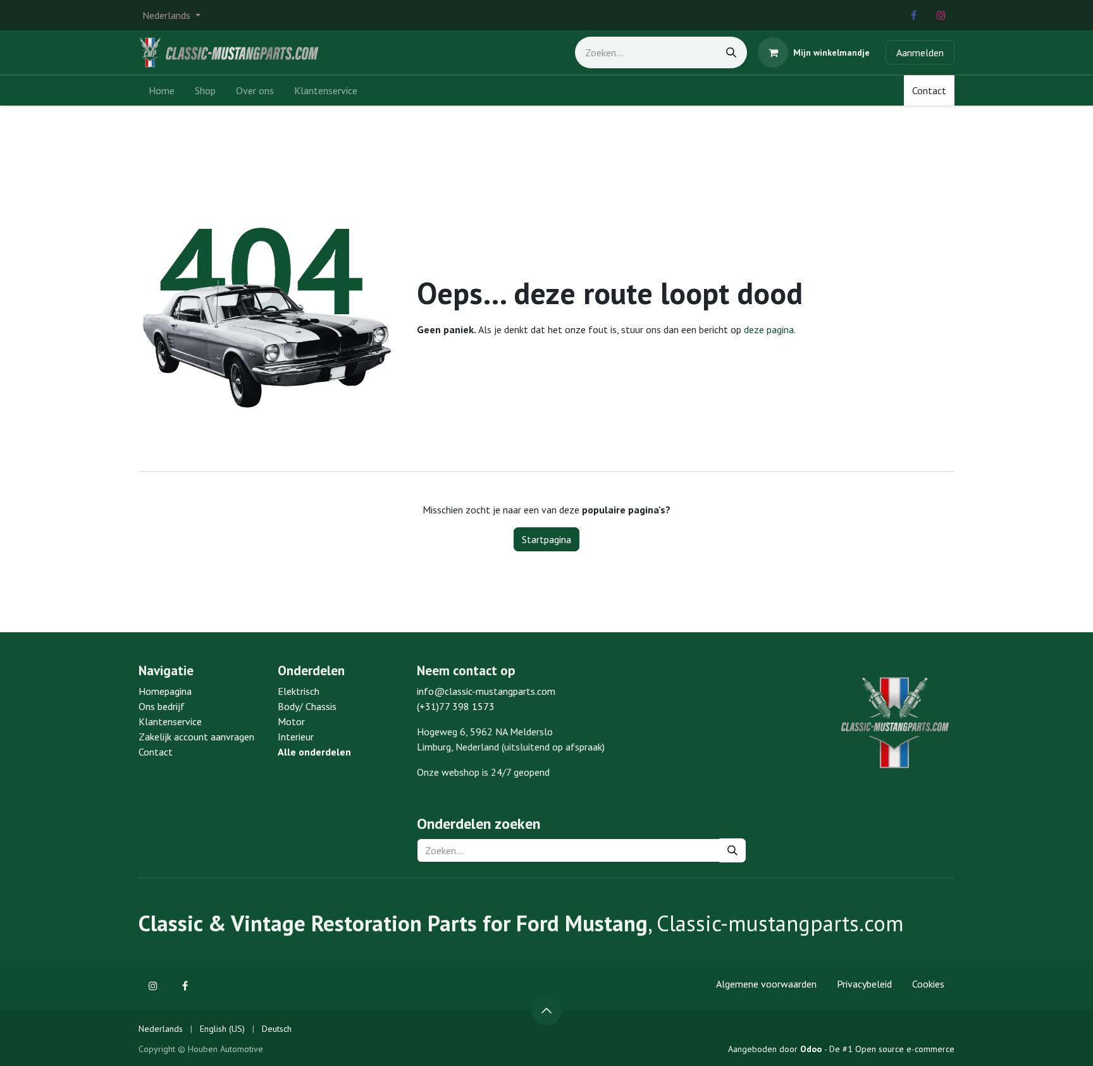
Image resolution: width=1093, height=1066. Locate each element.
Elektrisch (298, 691)
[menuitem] (162, 90)
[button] (546, 1010)
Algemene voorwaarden (766, 983)
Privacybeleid (864, 983)
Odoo (812, 1049)
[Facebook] (913, 15)
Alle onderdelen (314, 751)
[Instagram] (941, 15)
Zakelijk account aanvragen (196, 736)
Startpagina (546, 539)
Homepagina (165, 691)
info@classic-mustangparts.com (486, 691)
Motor (291, 721)
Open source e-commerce (904, 1049)
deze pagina (769, 329)
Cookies (928, 983)
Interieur (296, 736)
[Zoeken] (731, 52)
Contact (929, 90)
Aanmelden (920, 52)
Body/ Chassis (307, 706)
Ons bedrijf (162, 706)
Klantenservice (170, 721)
